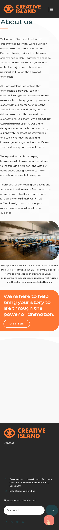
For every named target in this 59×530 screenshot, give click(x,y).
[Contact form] (49, 520)
